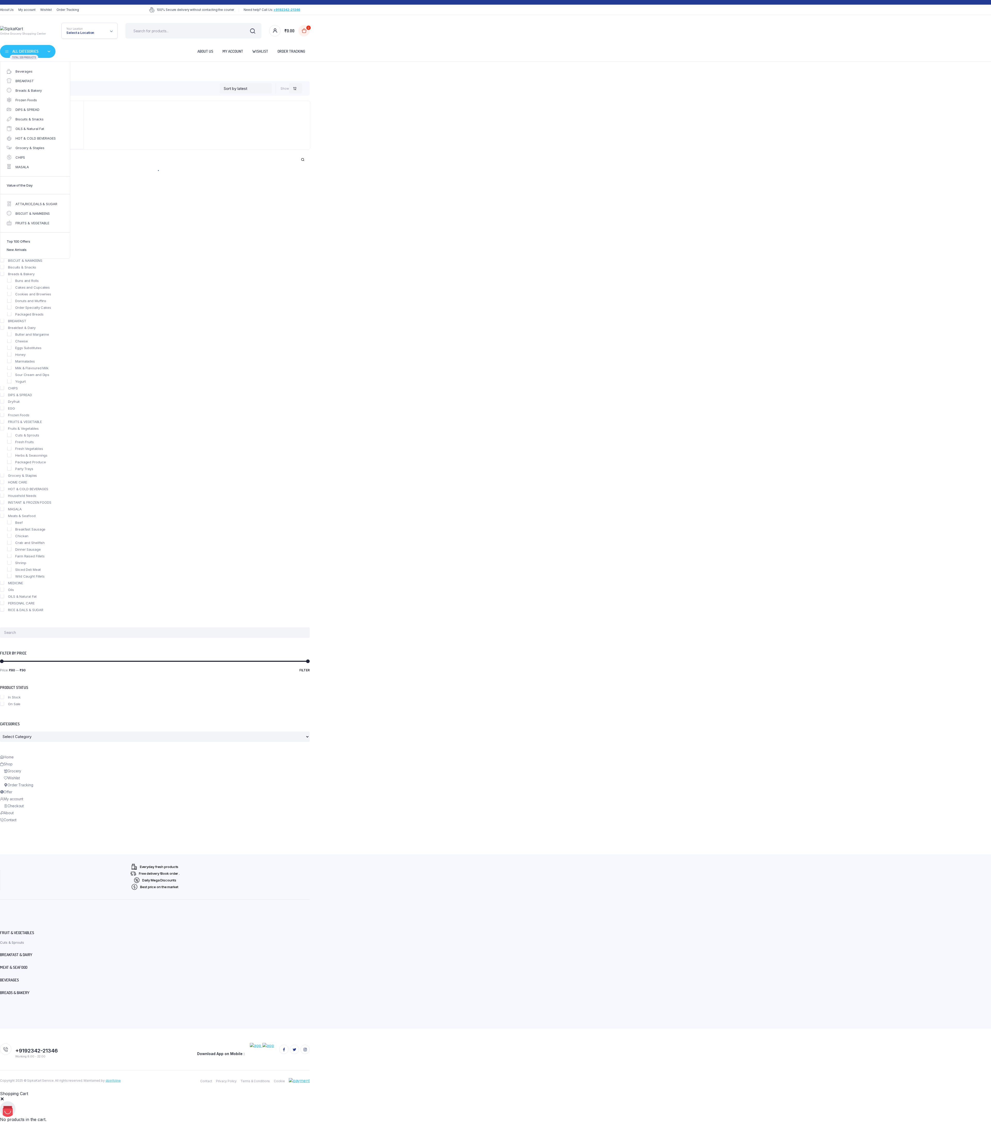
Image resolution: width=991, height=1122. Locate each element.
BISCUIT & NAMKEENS (32, 213)
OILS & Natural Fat (29, 129)
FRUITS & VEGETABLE (32, 223)
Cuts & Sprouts (27, 435)
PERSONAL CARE (21, 603)
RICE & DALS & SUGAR (25, 610)
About (9, 813)
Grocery (14, 771)
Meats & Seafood (22, 516)
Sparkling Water (28, 234)
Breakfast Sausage (30, 529)
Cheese (21, 341)
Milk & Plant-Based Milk (33, 220)
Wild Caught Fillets (30, 576)
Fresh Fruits (24, 442)
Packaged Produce (30, 462)
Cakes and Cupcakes (32, 287)
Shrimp (20, 563)
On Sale (14, 704)
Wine (19, 254)
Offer (8, 792)
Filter (304, 670)
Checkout (15, 806)
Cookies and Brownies (33, 294)
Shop (8, 764)
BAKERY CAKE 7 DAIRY (26, 187)
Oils (11, 590)
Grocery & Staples (29, 148)
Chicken (21, 536)
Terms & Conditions (255, 1081)
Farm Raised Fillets (30, 556)
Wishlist (46, 10)
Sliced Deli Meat (28, 569)
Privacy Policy (226, 1081)
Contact (10, 820)
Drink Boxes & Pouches (33, 213)
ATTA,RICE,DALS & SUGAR (36, 204)
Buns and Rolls (27, 281)
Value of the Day (19, 185)
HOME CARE (17, 482)
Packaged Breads (29, 314)
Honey (20, 354)
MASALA (22, 167)
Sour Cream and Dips (32, 375)
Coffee (20, 200)
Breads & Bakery (28, 90)
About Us (7, 10)
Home (9, 757)
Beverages (24, 71)
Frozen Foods (26, 100)
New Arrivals (17, 250)
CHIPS (20, 157)
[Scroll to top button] (979, 1110)
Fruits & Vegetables (23, 428)
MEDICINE (15, 583)
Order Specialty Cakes (33, 307)
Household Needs (22, 496)
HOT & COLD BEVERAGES (35, 138)
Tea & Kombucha (29, 240)
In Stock (14, 697)
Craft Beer (23, 207)
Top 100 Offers (18, 241)
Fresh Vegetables (29, 449)
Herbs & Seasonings (31, 455)
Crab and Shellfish (30, 543)
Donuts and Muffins (30, 301)
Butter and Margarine (32, 334)
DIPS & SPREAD (27, 109)
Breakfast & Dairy (22, 328)
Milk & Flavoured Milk (32, 368)
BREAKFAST (24, 81)
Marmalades (25, 361)
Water (20, 247)
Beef (19, 522)
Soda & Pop (24, 227)
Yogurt (20, 381)
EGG (11, 408)
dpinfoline (113, 1080)
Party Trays (24, 469)
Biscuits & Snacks (29, 119)
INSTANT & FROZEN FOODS (29, 502)
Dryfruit (14, 401)
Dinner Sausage (28, 549)
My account (27, 10)
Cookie (279, 1081)
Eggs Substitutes (28, 348)
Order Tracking (68, 10)
